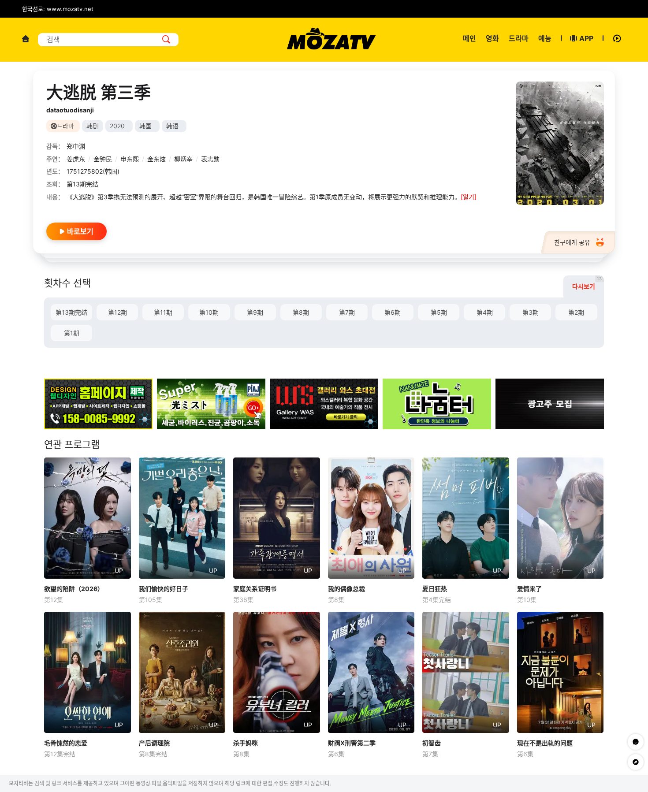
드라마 (519, 38)
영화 (492, 38)
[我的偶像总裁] (371, 518)
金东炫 (156, 159)
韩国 (145, 126)
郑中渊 (76, 146)
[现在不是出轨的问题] (560, 672)
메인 (469, 38)
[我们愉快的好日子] (182, 518)
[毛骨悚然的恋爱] (87, 672)
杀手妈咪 (245, 743)
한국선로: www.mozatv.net (57, 8)
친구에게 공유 (572, 242)
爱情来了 (529, 588)
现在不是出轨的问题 (545, 743)
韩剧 (92, 126)
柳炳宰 (183, 159)
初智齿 (431, 743)
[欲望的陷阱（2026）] (87, 518)
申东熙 (129, 159)
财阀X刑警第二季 (352, 743)
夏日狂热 (434, 588)
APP (586, 38)
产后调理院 (154, 743)
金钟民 (102, 159)
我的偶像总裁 (346, 588)
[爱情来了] (560, 518)
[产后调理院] (182, 672)
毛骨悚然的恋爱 (65, 743)
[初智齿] (465, 672)
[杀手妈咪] (276, 672)
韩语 (172, 126)
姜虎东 (76, 159)
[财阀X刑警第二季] (371, 672)
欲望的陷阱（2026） (74, 588)
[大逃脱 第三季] (560, 143)
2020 (117, 126)
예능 (544, 38)
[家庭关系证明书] (276, 518)
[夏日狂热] (465, 518)
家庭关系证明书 (254, 588)
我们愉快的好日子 (163, 588)
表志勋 (210, 159)
